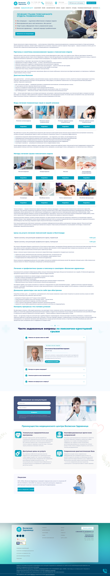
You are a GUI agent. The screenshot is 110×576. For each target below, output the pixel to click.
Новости (68, 8)
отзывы (63, 535)
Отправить (34, 412)
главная (44, 527)
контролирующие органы (23, 555)
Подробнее (23, 126)
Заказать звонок (91, 2)
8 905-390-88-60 (49, 3)
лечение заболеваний (48, 537)
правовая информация (22, 548)
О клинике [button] (17, 8)
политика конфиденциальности (25, 550)
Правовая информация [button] (85, 8)
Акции (63, 8)
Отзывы (74, 8)
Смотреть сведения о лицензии (26, 489)
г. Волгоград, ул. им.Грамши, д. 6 (85, 531)
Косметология (50, 8)
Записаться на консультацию (25, 33)
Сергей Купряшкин (50, 574)
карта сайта (64, 537)
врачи (62, 530)
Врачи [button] (58, 8)
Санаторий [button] (37, 8)
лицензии (19, 558)
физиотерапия (46, 530)
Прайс (43, 8)
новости (63, 532)
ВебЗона (33, 574)
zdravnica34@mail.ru (49, 5)
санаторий (45, 532)
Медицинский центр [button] (27, 8)
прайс (43, 535)
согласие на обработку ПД (23, 553)
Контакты (95, 8)
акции (62, 527)
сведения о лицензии (50, 570)
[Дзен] (23, 536)
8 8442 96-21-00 (48, 2)
